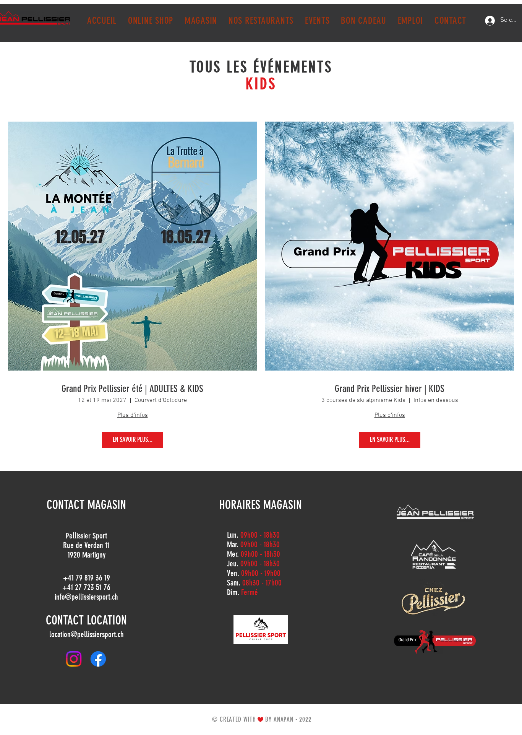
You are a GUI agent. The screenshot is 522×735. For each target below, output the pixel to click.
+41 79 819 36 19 (86, 577)
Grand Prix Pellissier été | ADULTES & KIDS (132, 389)
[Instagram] (73, 659)
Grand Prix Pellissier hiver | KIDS (389, 389)
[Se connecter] (490, 20)
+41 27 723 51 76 (86, 587)
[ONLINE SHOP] (260, 629)
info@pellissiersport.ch (86, 597)
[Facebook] (98, 659)
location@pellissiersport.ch (86, 634)
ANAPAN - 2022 (292, 719)
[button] (200, 20)
